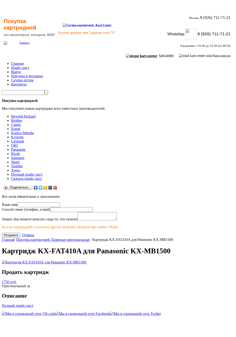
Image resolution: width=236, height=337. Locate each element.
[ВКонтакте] (35, 188)
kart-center (166, 55)
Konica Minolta (22, 133)
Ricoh (15, 154)
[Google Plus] (55, 188)
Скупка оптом (22, 80)
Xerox (15, 170)
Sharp (15, 162)
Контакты (19, 84)
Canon (16, 125)
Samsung (17, 158)
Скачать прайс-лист (26, 178)
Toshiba (17, 166)
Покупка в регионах (27, 76)
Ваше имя (9, 205)
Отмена (28, 235)
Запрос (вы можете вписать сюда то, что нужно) (39, 219)
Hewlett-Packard (23, 116)
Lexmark (17, 141)
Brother (16, 120)
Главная (17, 63)
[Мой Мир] (50, 188)
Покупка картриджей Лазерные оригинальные (53, 240)
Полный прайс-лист (27, 174)
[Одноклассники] (45, 188)
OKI (14, 145)
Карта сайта (219, 330)
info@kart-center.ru (218, 55)
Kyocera (17, 137)
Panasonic (18, 149)
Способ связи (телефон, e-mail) (26, 209)
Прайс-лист (20, 68)
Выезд (16, 72)
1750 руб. (9, 282)
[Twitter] (40, 188)
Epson (15, 129)
